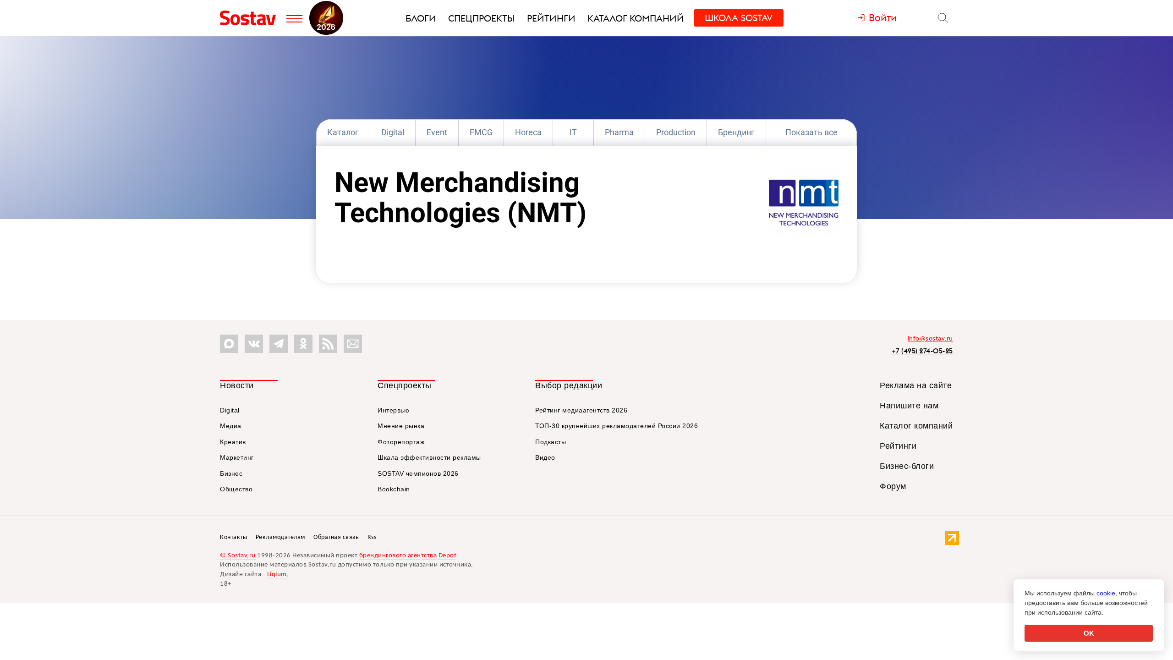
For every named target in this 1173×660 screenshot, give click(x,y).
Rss (372, 537)
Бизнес (231, 473)
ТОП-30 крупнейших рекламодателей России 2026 (616, 425)
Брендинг (736, 132)
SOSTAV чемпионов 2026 (418, 473)
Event (437, 132)
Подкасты (550, 442)
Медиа (230, 425)
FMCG (481, 132)
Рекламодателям (280, 537)
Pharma (619, 132)
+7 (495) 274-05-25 (922, 350)
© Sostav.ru (238, 555)
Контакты (233, 537)
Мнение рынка (401, 425)
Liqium (277, 574)
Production (676, 132)
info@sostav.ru (930, 339)
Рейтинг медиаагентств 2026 (581, 410)
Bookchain (394, 489)
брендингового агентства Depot (408, 555)
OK (1089, 633)
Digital (392, 132)
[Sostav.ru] (251, 18)
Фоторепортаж (401, 442)
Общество (236, 489)
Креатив (233, 442)
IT (573, 132)
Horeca (528, 132)
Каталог (343, 132)
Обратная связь (336, 537)
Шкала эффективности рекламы (429, 457)
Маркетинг (237, 457)
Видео (545, 457)
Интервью (393, 410)
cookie (1105, 593)
